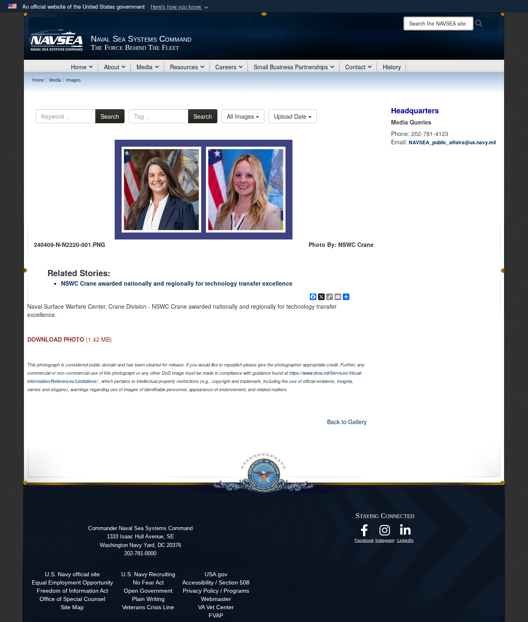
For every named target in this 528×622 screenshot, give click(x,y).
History (392, 67)
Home (79, 67)
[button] (180, 6)
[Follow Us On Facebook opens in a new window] (364, 532)
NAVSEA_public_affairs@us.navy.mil (452, 142)
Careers (225, 67)
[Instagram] (385, 532)
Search (110, 116)
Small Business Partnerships (291, 67)
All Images (241, 116)
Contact (355, 67)
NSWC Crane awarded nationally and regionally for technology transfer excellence (176, 283)
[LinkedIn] (405, 532)
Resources (184, 67)
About (111, 67)
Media (145, 67)
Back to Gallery (347, 422)
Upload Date (291, 116)
